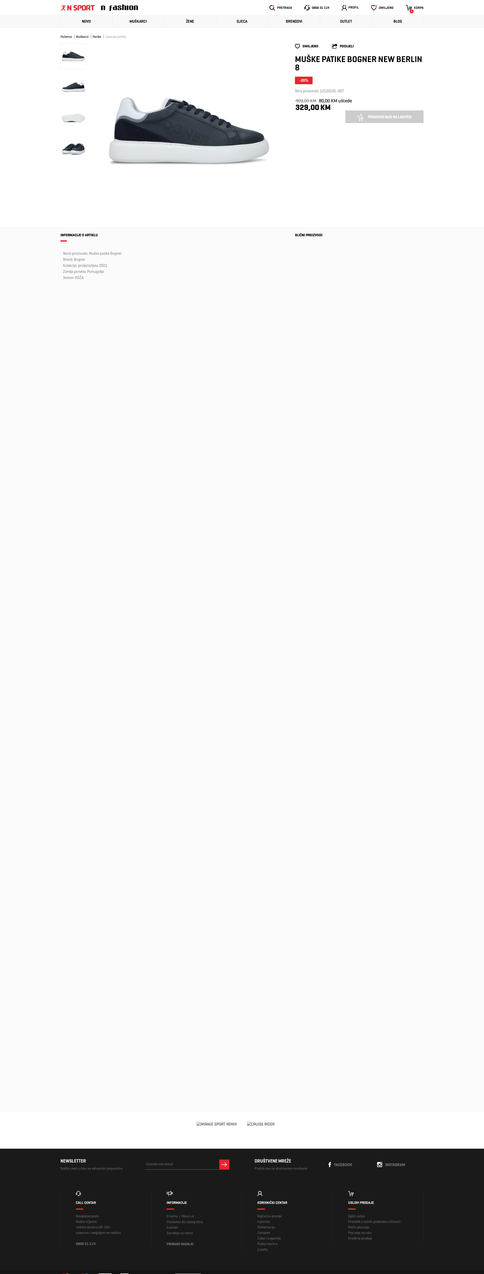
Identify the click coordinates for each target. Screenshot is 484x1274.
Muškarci (138, 21)
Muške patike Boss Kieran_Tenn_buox (314, 678)
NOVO (86, 21)
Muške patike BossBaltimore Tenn (312, 1061)
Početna (66, 37)
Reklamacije (266, 1227)
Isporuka (263, 1222)
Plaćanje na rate (360, 1233)
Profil (353, 7)
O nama (172, 1216)
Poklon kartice (267, 1244)
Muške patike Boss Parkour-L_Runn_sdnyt (311, 910)
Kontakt (172, 1227)
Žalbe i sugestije (269, 1238)
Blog (398, 21)
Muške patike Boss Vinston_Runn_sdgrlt (317, 982)
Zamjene (263, 1233)
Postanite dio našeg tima (185, 1222)
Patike (97, 37)
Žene (190, 21)
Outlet (346, 21)
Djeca (242, 21)
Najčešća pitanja (269, 1216)
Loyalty (262, 1249)
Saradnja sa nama (180, 1233)
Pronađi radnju (180, 1244)
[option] (189, 130)
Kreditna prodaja (360, 1238)
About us (188, 1216)
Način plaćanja (358, 1227)
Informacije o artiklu (79, 235)
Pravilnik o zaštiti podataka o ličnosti (374, 1222)
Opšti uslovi (356, 1216)
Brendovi (294, 21)
